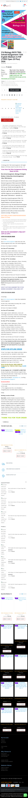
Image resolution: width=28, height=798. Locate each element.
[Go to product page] (4, 490)
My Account (3, 742)
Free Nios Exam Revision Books (9, 82)
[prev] (24, 52)
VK (14, 95)
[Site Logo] (7, 5)
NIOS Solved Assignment (9, 241)
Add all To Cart (7, 120)
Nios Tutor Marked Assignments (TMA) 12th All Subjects (15, 81)
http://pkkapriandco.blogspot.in (8, 379)
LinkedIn (7, 95)
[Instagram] (22, 1)
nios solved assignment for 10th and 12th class (9, 85)
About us (3, 739)
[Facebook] (17, 1)
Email (12, 95)
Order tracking (4, 746)
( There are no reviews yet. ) (12, 63)
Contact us (3, 741)
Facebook (2, 95)
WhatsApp (22, 95)
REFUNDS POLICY (4, 770)
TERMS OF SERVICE (5, 767)
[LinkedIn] (24, 1)
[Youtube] (20, 1)
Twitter (5, 95)
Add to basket (15, 90)
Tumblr (19, 95)
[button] (2, 5)
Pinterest (9, 95)
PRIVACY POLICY (4, 769)
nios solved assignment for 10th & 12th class (9, 84)
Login (2, 747)
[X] (19, 1)
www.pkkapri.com (16, 377)
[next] (26, 52)
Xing (17, 95)
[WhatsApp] (26, 1)
